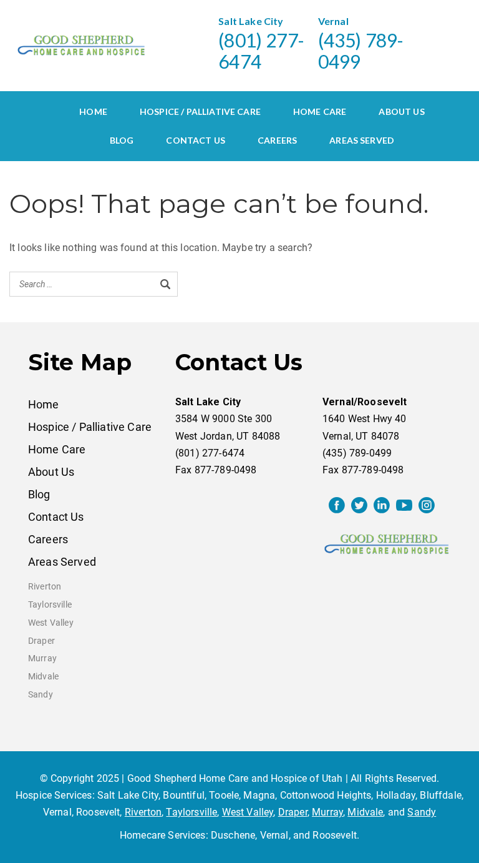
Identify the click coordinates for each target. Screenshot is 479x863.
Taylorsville (50, 604)
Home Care (319, 111)
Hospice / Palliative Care (200, 111)
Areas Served (361, 140)
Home (93, 111)
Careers (277, 140)
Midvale (43, 676)
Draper (41, 641)
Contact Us (195, 140)
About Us (401, 111)
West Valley (51, 623)
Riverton (44, 586)
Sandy (40, 694)
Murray (42, 658)
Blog (122, 140)
